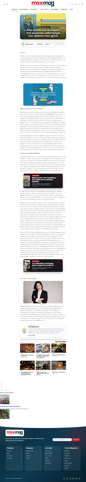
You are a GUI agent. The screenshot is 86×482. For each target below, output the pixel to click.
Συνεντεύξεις (9, 458)
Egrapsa (66, 468)
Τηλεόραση (28, 455)
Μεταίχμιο (54, 58)
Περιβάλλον (67, 455)
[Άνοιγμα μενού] (7, 4)
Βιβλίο (37, 27)
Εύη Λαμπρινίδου (33, 327)
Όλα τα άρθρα (31, 335)
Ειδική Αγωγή (67, 458)
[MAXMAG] (43, 4)
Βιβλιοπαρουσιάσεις (45, 27)
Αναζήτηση (76, 439)
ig (73, 478)
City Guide (67, 465)
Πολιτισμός (9, 450)
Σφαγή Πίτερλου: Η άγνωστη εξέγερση (10, 406)
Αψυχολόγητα (48, 463)
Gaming (28, 458)
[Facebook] (70, 4)
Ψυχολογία (47, 460)
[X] (73, 4)
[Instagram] (76, 4)
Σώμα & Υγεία (48, 455)
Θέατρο (27, 453)
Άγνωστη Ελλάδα (68, 463)
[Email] (82, 4)
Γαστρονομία (48, 450)
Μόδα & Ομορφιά (49, 453)
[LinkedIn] (79, 4)
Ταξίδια (66, 460)
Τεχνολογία (67, 453)
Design (46, 458)
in (76, 478)
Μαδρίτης (51, 114)
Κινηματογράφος (30, 450)
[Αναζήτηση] (4, 4)
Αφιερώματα (9, 455)
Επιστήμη (67, 450)
